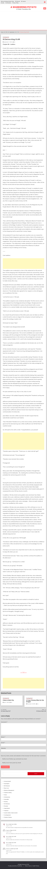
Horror (5, 794)
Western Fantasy (8, 817)
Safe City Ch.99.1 (13, 824)
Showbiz (6, 806)
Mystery (6, 801)
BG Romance (7, 785)
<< (21, 672)
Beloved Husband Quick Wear (7, 1)
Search (35, 773)
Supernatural (7, 808)
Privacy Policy (15, 2)
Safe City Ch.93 (12, 842)
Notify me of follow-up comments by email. (14, 759)
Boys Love (6, 788)
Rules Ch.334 (13, 830)
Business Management (9, 790)
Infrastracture (7, 797)
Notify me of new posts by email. (11, 762)
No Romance (8, 2)
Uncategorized (6, 37)
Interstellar (6, 799)
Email (3, 742)
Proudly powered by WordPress (15, 865)
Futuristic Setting (7, 792)
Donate (2, 2)
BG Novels (17, 1)
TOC (23, 672)
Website (3, 748)
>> (26, 672)
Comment (4, 722)
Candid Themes (35, 865)
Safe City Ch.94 (12, 836)
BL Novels (23, 1)
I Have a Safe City (8, 700)
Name (3, 737)
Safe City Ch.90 (14, 848)
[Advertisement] (23, 20)
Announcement (7, 781)
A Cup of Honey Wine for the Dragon (35, 701)
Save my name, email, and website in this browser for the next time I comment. (23, 755)
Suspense (6, 810)
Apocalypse (6, 783)
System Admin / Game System (11, 812)
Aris (14, 42)
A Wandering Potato (23, 7)
